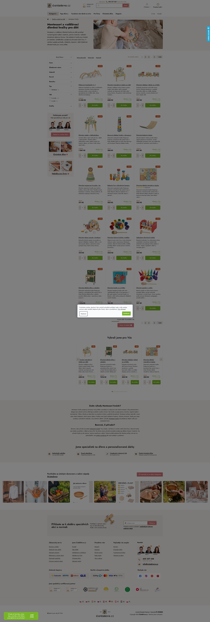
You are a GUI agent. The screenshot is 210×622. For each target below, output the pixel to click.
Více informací (122, 309)
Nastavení (83, 314)
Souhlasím (126, 313)
